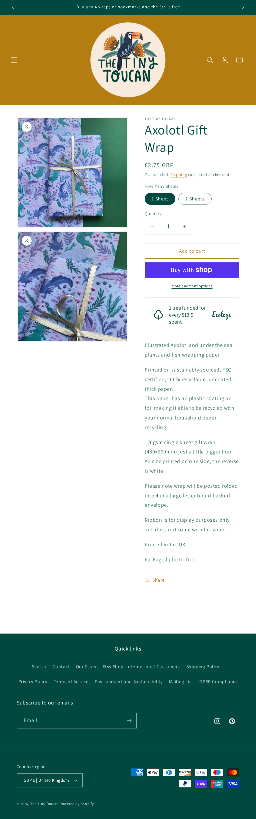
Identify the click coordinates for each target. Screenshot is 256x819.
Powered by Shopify (77, 803)
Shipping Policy (202, 667)
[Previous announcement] (13, 7)
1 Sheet (160, 199)
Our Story (86, 667)
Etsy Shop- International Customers (141, 667)
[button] (14, 60)
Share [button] (158, 580)
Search (39, 667)
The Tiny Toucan (44, 803)
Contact (61, 667)
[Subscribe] (129, 720)
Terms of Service (71, 681)
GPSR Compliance (218, 681)
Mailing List (181, 681)
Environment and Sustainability (129, 681)
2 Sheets (195, 199)
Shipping (178, 174)
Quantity (153, 213)
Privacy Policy (32, 681)
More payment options (192, 285)
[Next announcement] (243, 7)
